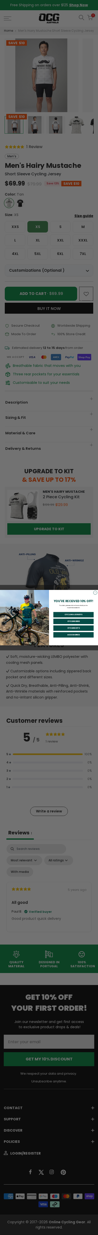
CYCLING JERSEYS (73, 614)
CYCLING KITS (73, 628)
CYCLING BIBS (73, 621)
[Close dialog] (95, 592)
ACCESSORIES (73, 634)
